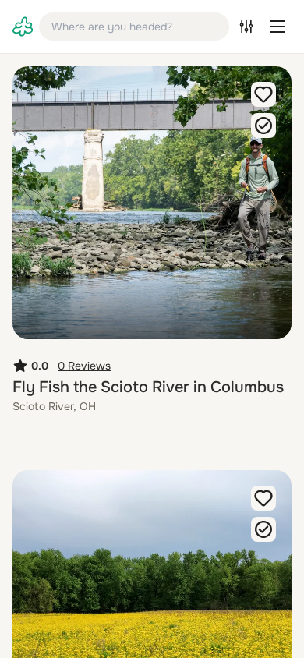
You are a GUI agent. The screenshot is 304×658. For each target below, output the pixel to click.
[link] (22, 26)
